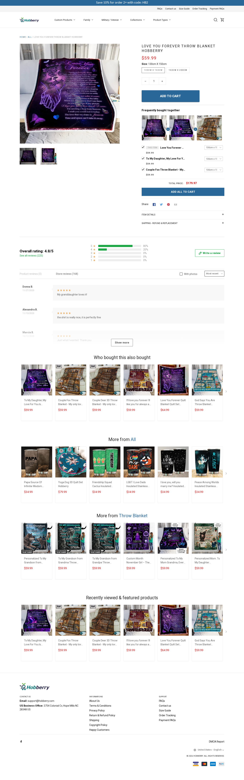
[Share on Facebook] (154, 204)
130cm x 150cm (157, 64)
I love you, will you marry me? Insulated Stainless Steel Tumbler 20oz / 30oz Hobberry (172, 485)
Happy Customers (99, 729)
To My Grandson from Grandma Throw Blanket (70, 561)
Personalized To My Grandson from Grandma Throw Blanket (35, 561)
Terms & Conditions (100, 705)
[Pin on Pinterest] (168, 204)
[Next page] (117, 94)
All (30, 37)
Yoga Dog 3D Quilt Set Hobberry (70, 484)
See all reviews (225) (31, 255)
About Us (94, 700)
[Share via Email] (175, 204)
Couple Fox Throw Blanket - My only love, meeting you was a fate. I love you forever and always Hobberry (165, 169)
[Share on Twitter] (161, 204)
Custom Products (63, 20)
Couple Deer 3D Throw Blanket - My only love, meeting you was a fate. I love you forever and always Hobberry (105, 403)
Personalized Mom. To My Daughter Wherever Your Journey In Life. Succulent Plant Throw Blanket (207, 561)
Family (87, 20)
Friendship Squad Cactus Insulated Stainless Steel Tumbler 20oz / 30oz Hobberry (104, 485)
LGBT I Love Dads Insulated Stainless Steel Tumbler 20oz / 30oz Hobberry (138, 485)
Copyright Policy (98, 725)
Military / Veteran (110, 20)
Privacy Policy (97, 710)
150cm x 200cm (178, 70)
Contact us (170, 9)
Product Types (160, 20)
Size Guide (184, 9)
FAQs (159, 9)
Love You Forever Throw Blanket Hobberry (172, 147)
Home (23, 37)
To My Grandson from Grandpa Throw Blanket (104, 561)
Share (145, 204)
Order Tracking (199, 9)
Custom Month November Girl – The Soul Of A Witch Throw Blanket (138, 561)
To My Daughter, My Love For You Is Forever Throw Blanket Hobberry (165, 158)
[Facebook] (21, 741)
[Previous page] (22, 94)
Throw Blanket (133, 515)
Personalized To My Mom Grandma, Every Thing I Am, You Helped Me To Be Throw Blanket (173, 561)
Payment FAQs (217, 9)
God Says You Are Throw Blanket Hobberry (205, 403)
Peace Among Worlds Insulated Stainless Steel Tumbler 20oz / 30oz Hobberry (207, 485)
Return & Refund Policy (102, 715)
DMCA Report (216, 741)
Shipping (94, 720)
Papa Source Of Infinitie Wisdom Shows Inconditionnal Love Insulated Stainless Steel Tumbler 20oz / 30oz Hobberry (36, 485)
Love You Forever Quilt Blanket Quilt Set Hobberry (173, 403)
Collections (136, 20)
